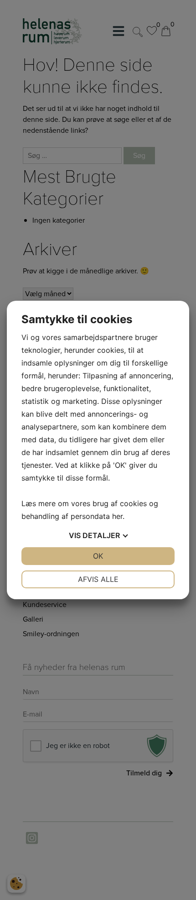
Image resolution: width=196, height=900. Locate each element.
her (117, 516)
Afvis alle (98, 579)
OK (98, 555)
